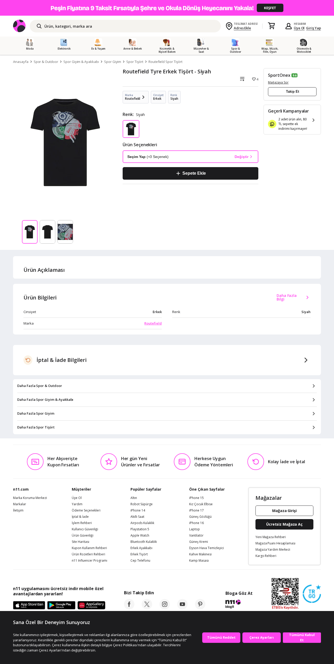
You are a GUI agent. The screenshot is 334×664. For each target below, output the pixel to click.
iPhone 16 (196, 523)
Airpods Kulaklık (142, 523)
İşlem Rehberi (82, 523)
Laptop (194, 529)
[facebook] (129, 608)
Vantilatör (196, 535)
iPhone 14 (137, 510)
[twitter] (147, 608)
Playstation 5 (139, 529)
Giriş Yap (313, 28)
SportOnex (279, 75)
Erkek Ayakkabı (141, 548)
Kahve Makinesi (200, 554)
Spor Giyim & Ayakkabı (81, 61)
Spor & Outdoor (46, 61)
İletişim (18, 510)
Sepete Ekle (194, 173)
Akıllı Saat (137, 517)
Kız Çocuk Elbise (201, 504)
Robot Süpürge (141, 504)
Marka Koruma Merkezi (30, 498)
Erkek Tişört (139, 554)
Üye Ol (299, 28)
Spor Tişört (134, 61)
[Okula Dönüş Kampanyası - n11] (167, 8)
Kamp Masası (199, 561)
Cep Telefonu (140, 561)
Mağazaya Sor (278, 82)
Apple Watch (139, 535)
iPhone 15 (196, 498)
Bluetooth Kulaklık (143, 542)
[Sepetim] (271, 26)
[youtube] (182, 608)
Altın (133, 498)
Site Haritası (80, 542)
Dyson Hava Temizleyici (206, 548)
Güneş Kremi (198, 542)
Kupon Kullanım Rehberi (89, 548)
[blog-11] (238, 605)
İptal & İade (80, 517)
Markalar (19, 504)
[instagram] (164, 608)
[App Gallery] (91, 605)
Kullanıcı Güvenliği (85, 529)
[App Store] (29, 605)
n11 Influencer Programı (89, 561)
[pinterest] (200, 608)
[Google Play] (61, 605)
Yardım (77, 504)
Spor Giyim (112, 61)
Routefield (153, 323)
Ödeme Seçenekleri (86, 510)
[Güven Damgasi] (312, 594)
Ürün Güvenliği (82, 535)
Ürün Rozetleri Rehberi (88, 554)
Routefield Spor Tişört (165, 61)
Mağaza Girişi (284, 510)
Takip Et (292, 91)
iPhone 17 (196, 510)
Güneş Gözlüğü (200, 517)
